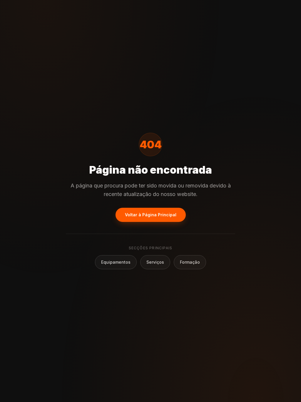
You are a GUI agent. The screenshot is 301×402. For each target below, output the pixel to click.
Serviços (155, 262)
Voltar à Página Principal (150, 214)
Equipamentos (116, 262)
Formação (190, 262)
